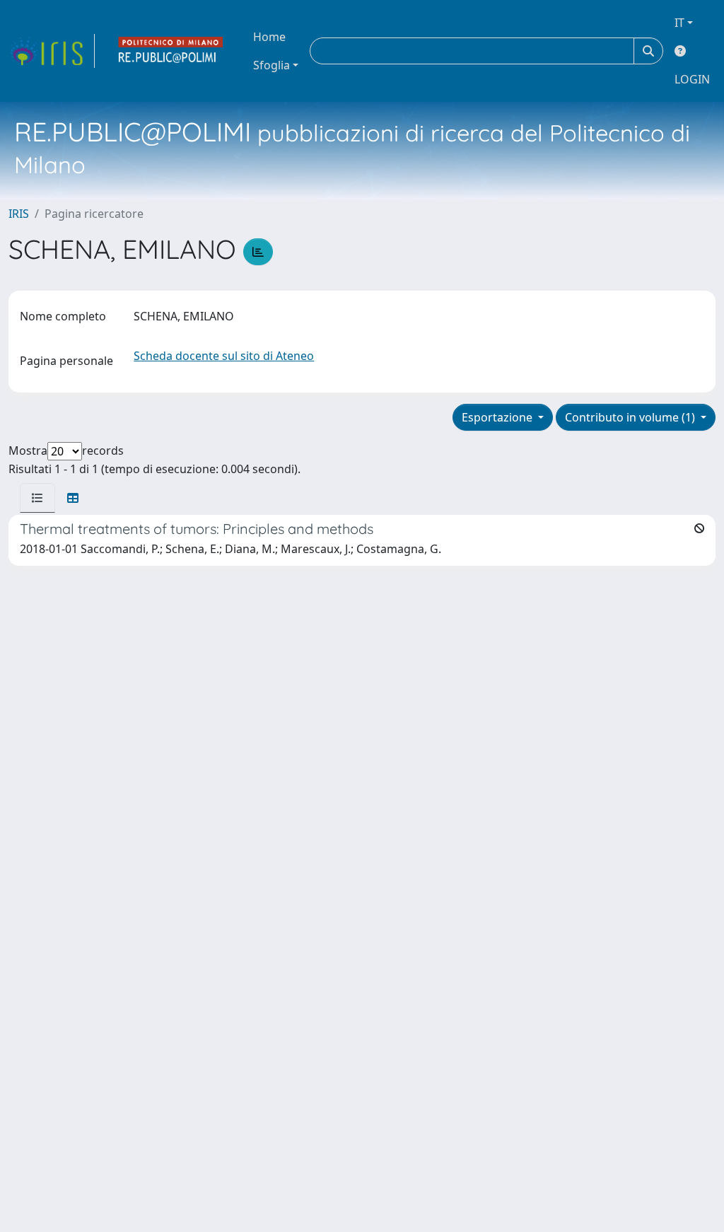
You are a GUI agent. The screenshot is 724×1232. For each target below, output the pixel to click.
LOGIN (692, 79)
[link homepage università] (171, 51)
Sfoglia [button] (271, 65)
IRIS (18, 213)
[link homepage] (51, 51)
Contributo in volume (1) (631, 417)
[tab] (37, 498)
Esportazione (498, 417)
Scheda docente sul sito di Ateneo (224, 356)
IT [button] (679, 22)
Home (269, 37)
